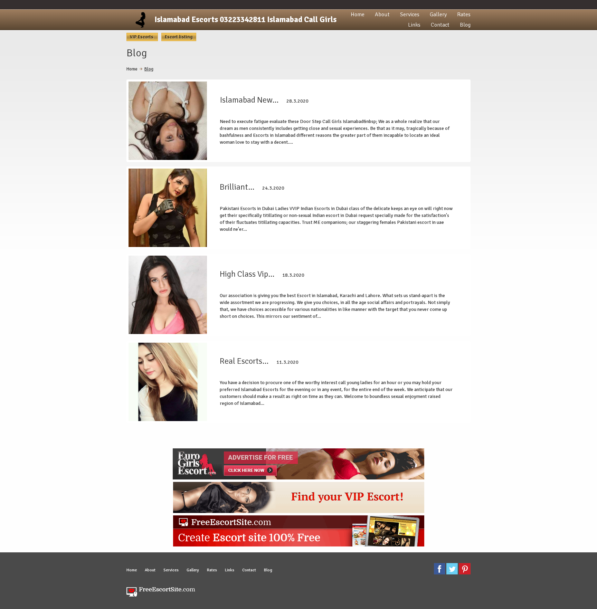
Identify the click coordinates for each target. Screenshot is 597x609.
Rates (464, 14)
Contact (440, 24)
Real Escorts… (244, 360)
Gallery (438, 14)
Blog (465, 24)
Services (409, 14)
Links (414, 24)
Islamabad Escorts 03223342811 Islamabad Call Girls (245, 20)
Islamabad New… (249, 99)
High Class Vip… (247, 273)
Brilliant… (237, 186)
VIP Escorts (142, 37)
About (382, 14)
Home (357, 14)
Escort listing (179, 37)
